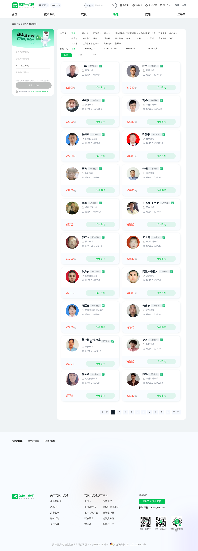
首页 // (15, 24)
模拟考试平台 (91, 512)
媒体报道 (54, 518)
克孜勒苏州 (142, 33)
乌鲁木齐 (86, 38)
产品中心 (54, 507)
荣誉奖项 (54, 512)
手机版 (87, 501)
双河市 (74, 43)
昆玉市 (96, 43)
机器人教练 (108, 518)
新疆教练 (33, 24)
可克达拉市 (87, 43)
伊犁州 (151, 38)
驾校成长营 (108, 524)
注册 (184, 5)
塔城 (128, 38)
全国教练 (22, 24)
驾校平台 (89, 518)
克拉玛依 (162, 38)
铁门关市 (173, 33)
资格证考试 (90, 507)
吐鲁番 (107, 38)
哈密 (139, 38)
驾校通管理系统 (111, 507)
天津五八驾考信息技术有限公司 (68, 544)
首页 (14, 14)
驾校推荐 (17, 441)
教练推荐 (33, 441)
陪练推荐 (49, 441)
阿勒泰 (85, 33)
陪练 (148, 14)
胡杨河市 (108, 43)
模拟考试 (49, 14)
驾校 (84, 14)
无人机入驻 (152, 5)
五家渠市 (162, 33)
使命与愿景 (56, 501)
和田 (171, 38)
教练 (116, 14)
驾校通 (87, 524)
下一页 (176, 412)
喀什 (95, 38)
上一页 (105, 412)
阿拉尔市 (152, 33)
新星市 (118, 43)
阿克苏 (74, 38)
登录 (177, 5)
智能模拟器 (108, 512)
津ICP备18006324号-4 (97, 544)
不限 (73, 33)
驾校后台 (166, 5)
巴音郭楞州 (131, 33)
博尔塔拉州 (120, 33)
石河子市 (97, 33)
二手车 (181, 14)
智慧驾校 (107, 501)
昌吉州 (107, 33)
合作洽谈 (54, 524)
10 (168, 412)
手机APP (126, 5)
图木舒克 (119, 38)
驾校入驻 (139, 5)
